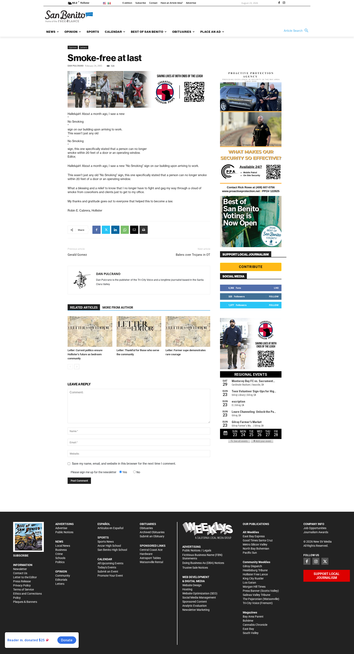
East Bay (248, 628)
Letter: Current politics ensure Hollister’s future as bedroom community (85, 354)
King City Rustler (253, 578)
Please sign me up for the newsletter (93, 472)
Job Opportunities (314, 528)
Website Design (192, 585)
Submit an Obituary (152, 536)
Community (62, 575)
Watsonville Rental (151, 562)
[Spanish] (110, 3)
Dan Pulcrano (76, 65)
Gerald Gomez (77, 255)
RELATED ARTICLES (84, 307)
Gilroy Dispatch (252, 566)
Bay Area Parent (253, 616)
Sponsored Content (194, 601)
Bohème (248, 620)
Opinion (73, 47)
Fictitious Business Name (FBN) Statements (202, 556)
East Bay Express (254, 536)
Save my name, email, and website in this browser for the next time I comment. (124, 463)
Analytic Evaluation (194, 605)
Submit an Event (108, 571)
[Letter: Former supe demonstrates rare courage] (188, 331)
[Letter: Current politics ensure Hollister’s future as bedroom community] (90, 331)
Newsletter (20, 569)
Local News (62, 545)
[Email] (134, 230)
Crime (59, 554)
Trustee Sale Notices (195, 567)
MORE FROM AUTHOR (117, 307)
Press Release (22, 581)
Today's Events (107, 567)
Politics (60, 562)
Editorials (61, 579)
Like (276, 287)
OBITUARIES (148, 524)
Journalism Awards (315, 532)
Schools (60, 558)
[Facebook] (279, 3)
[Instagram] (283, 3)
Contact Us (20, 573)
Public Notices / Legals (196, 550)
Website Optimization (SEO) (199, 593)
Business (61, 549)
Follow (274, 296)
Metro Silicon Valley (255, 544)
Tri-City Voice (251, 603)
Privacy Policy (22, 585)
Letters (83, 47)
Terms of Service (23, 589)
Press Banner (251, 590)
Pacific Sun (250, 552)
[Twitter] (106, 230)
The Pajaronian (252, 599)
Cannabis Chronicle (255, 624)
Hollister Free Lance (255, 574)
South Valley (251, 633)
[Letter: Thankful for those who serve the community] (139, 331)
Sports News (106, 541)
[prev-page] (70, 366)
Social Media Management (199, 597)
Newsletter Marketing (196, 609)
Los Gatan (249, 582)
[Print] (144, 230)
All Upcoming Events (110, 563)
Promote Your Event (110, 575)
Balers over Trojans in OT (193, 255)
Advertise (61, 528)
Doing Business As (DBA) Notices (203, 563)
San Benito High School (112, 549)
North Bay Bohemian (256, 548)
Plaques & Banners (25, 601)
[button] (297, 31)
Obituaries (146, 528)
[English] (105, 3)
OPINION (61, 571)
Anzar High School (109, 545)
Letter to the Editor (25, 577)
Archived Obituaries (152, 532)
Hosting (187, 589)
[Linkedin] (115, 230)
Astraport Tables (150, 558)
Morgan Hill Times (254, 586)
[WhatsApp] (125, 230)
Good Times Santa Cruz (258, 540)
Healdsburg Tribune (255, 570)
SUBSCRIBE (20, 555)
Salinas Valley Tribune (256, 594)
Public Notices (64, 532)
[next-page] (76, 366)
